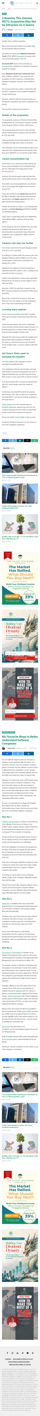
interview (19, 991)
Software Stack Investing (10, 822)
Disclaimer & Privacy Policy (23, 1359)
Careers (8, 1359)
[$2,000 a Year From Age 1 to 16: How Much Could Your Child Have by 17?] (20, 524)
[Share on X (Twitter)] (18, 35)
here (11, 1029)
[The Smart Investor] (21, 3)
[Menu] (3, 3)
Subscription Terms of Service (20, 1364)
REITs (4, 13)
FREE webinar (7, 404)
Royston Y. (10, 29)
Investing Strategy (8, 732)
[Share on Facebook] (7, 35)
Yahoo (5, 433)
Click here (5, 1026)
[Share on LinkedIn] (29, 35)
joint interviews (16, 996)
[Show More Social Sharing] (36, 35)
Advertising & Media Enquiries (19, 1362)
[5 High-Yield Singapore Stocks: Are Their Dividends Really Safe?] (20, 493)
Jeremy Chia (11, 748)
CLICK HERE (20, 417)
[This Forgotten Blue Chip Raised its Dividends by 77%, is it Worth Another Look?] (20, 463)
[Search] (37, 3)
